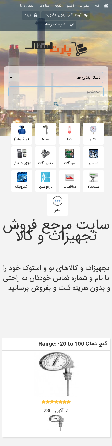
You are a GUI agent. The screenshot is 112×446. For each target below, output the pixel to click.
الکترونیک (22, 187)
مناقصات (69, 187)
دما (69, 139)
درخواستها (46, 187)
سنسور (93, 163)
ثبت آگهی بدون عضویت (62, 15)
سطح (45, 139)
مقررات (84, 6)
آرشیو (70, 6)
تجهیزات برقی (21, 163)
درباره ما (44, 6)
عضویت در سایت (54, 24)
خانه (97, 6)
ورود (27, 15)
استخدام (93, 187)
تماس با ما (27, 6)
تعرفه (58, 6)
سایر (57, 210)
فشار (93, 139)
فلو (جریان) (21, 139)
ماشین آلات (45, 163)
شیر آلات (69, 163)
